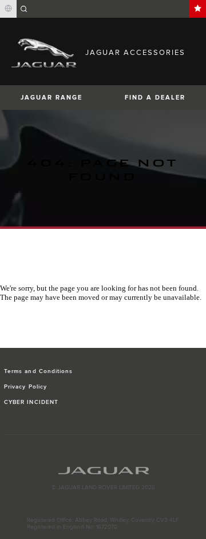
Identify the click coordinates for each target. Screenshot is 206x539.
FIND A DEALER (155, 97)
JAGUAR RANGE (51, 97)
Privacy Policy (25, 386)
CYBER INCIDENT (31, 402)
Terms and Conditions (38, 371)
